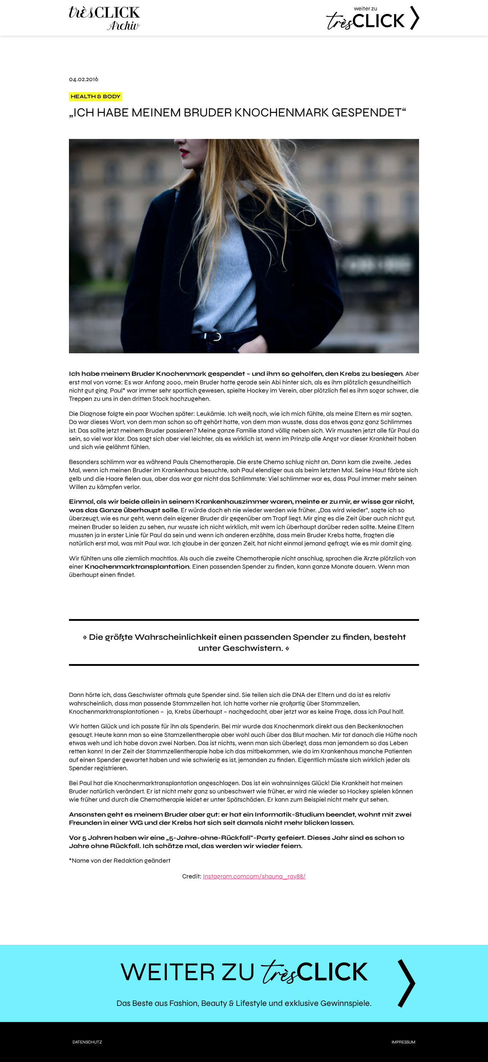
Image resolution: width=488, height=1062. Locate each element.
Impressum (403, 1041)
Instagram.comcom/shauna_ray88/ (254, 876)
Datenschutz (87, 1041)
